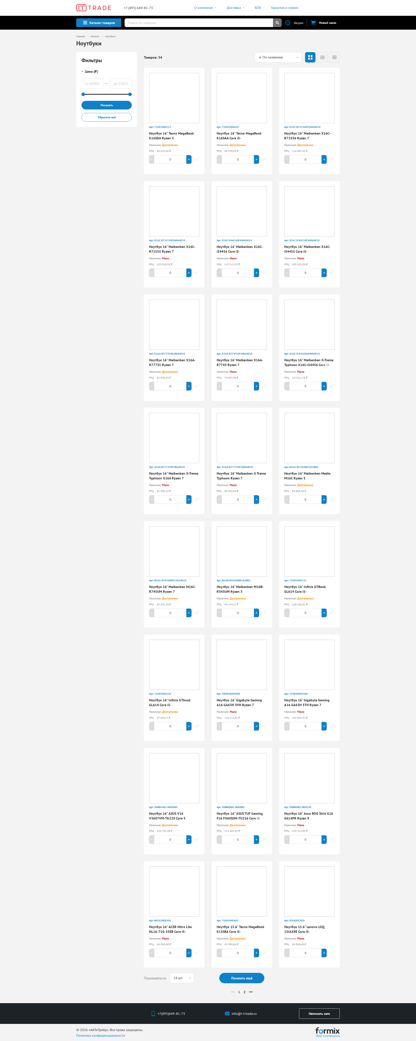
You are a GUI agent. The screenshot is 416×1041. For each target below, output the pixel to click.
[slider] (83, 94)
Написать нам (319, 1013)
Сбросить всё (107, 117)
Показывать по (155, 978)
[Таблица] (334, 57)
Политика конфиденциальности (100, 1035)
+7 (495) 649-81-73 (138, 8)
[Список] (322, 57)
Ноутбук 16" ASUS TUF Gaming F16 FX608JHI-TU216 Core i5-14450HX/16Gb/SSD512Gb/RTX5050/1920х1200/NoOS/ (260, 818)
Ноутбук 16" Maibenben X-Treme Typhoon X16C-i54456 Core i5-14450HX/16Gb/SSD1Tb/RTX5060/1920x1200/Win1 (324, 365)
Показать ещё (241, 978)
